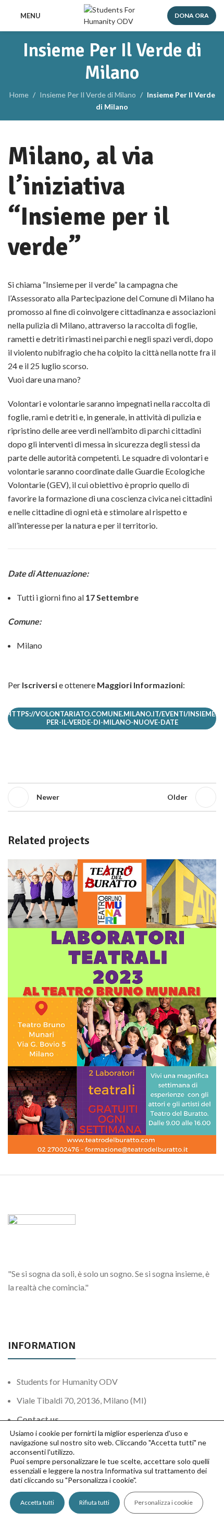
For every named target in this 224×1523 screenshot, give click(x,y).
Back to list (112, 797)
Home (19, 94)
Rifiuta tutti (94, 1502)
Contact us (38, 1419)
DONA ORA (192, 15)
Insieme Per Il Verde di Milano (88, 94)
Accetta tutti (37, 1502)
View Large (207, 868)
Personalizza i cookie (163, 1502)
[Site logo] (112, 14)
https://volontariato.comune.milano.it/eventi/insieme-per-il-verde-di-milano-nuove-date (112, 718)
